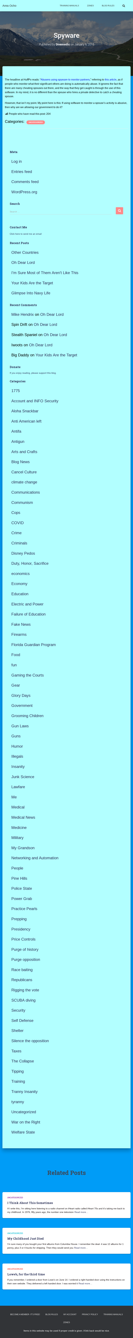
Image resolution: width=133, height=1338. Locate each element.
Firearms (19, 634)
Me (14, 797)
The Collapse (22, 1061)
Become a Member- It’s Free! (25, 1314)
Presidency (20, 929)
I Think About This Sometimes (30, 1203)
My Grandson (23, 848)
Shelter (17, 1030)
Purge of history (24, 949)
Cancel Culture (24, 472)
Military (17, 837)
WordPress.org (24, 192)
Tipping (17, 1071)
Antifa (16, 431)
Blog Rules (108, 6)
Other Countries (25, 252)
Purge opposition (25, 959)
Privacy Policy (90, 1314)
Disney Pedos (23, 553)
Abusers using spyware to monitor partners (65, 79)
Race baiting (22, 970)
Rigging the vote (25, 990)
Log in (16, 161)
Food (15, 655)
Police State (21, 888)
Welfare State (23, 1132)
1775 (15, 390)
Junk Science (22, 777)
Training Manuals (69, 6)
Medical (17, 807)
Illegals (17, 756)
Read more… (81, 1212)
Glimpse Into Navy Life (30, 293)
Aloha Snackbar (24, 411)
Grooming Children (27, 716)
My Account (69, 1314)
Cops (15, 512)
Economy (19, 583)
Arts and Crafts (24, 452)
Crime (16, 533)
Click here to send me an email (26, 234)
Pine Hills (19, 878)
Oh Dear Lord (23, 262)
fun (14, 665)
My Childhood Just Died (25, 1238)
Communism (22, 502)
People (17, 868)
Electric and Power (27, 604)
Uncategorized (36, 122)
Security (18, 1010)
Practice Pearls (24, 908)
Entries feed (21, 171)
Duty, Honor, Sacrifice (29, 563)
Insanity (18, 766)
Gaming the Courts (27, 675)
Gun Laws (20, 726)
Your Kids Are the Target (32, 283)
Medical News (23, 817)
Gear (15, 685)
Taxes (16, 1051)
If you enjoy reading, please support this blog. (33, 373)
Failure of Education (28, 614)
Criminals (19, 543)
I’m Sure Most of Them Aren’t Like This (44, 273)
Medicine (19, 827)
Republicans (21, 980)
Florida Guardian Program (33, 644)
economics (20, 573)
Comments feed (25, 181)
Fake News (21, 624)
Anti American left (26, 421)
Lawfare (18, 787)
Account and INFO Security (34, 401)
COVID (17, 523)
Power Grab (21, 898)
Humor (17, 746)
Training (18, 1081)
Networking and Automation (34, 858)
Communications (25, 492)
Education (19, 594)
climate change (24, 482)
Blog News (20, 462)
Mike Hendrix (22, 314)
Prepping (19, 919)
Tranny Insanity (24, 1091)
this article (110, 79)
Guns (16, 736)
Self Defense (22, 1020)
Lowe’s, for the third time (26, 1274)
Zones (90, 6)
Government (22, 705)
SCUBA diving (23, 1000)
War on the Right (25, 1122)
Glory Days (20, 695)
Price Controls (23, 939)
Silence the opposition (30, 1041)
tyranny (17, 1102)
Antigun (17, 441)
